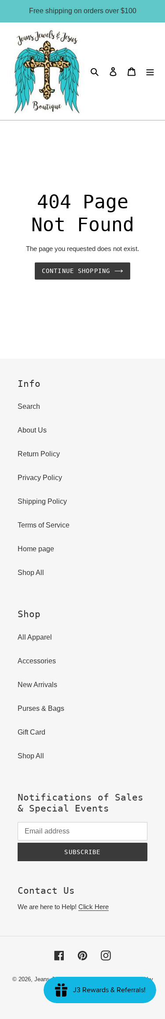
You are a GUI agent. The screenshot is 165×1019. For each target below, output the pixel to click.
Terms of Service (44, 525)
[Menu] (150, 71)
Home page (36, 549)
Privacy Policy (40, 477)
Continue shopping (76, 270)
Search (29, 406)
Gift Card (31, 732)
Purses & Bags (41, 708)
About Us (32, 430)
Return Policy (39, 454)
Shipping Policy (42, 501)
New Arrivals (37, 684)
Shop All (31, 572)
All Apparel (35, 637)
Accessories (37, 661)
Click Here (93, 906)
